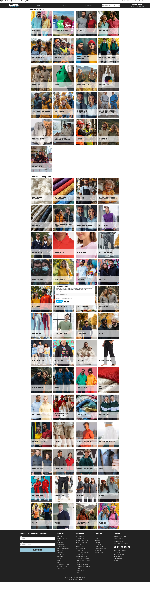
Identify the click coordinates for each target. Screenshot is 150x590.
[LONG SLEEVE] (86, 326)
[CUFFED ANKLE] (108, 245)
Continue (59, 301)
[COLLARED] (63, 245)
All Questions (80, 536)
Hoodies (59, 536)
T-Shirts (59, 540)
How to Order (80, 538)
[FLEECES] (41, 77)
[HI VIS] (86, 131)
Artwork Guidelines (82, 542)
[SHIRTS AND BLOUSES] (86, 104)
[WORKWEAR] (63, 50)
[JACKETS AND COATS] (41, 104)
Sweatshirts (60, 544)
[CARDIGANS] (41, 245)
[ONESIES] (86, 353)
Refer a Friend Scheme (83, 560)
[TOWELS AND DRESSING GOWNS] (63, 131)
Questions (88, 5)
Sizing (78, 572)
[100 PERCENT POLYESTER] (63, 190)
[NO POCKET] (63, 353)
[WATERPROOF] (86, 515)
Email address (59, 291)
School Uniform (62, 546)
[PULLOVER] (41, 407)
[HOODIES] (41, 23)
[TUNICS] (86, 488)
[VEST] (41, 515)
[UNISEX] (108, 488)
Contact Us (134, 0)
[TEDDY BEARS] (41, 131)
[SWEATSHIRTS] (41, 50)
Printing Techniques (82, 540)
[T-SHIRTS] (86, 23)
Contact (97, 542)
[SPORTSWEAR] (86, 77)
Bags (59, 562)
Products (38, 5)
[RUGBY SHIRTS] (108, 407)
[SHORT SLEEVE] (41, 434)
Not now (66, 301)
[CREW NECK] (86, 245)
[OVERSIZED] (86, 380)
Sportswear (60, 554)
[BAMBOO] (41, 218)
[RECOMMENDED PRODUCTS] (63, 407)
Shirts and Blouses (63, 564)
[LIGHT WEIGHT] (63, 326)
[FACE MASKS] (41, 272)
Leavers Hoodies (62, 538)
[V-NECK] (63, 515)
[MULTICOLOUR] (41, 353)
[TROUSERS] (63, 488)
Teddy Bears (61, 568)
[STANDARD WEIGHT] (86, 461)
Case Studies (99, 546)
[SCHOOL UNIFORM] (108, 50)
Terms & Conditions (82, 556)
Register (97, 540)
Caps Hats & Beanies (63, 548)
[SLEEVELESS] (41, 461)
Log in (147, 0)
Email (21, 542)
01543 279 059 (126, 0)
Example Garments (82, 564)
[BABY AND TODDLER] (108, 190)
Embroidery (79, 544)
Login (96, 538)
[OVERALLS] (63, 380)
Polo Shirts (60, 542)
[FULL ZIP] (108, 272)
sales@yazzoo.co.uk (115, 0)
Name (22, 536)
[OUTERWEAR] (41, 380)
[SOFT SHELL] (63, 461)
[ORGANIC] (108, 131)
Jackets (59, 558)
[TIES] (108, 461)
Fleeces (59, 560)
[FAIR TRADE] (63, 272)
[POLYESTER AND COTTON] (108, 380)
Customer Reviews (100, 548)
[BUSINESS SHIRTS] (86, 218)
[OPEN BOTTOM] (108, 353)
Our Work (98, 544)
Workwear (60, 552)
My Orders (141, 0)
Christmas (60, 550)
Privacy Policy (80, 548)
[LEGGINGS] (41, 326)
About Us (98, 550)
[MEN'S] (108, 326)
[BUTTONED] (108, 218)
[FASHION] (86, 272)
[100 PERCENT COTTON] (41, 190)
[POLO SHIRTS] (108, 23)
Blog (96, 536)
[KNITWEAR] (108, 299)
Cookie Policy (80, 554)
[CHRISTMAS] (41, 159)
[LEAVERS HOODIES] (63, 23)
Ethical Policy (80, 550)
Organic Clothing (62, 566)
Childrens (60, 556)
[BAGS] (63, 77)
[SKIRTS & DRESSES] (108, 434)
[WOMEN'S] (108, 515)
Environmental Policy (82, 552)
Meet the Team (99, 552)
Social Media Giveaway (83, 558)
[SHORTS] (63, 434)
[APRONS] (86, 190)
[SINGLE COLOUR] (86, 434)
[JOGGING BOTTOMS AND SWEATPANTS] (108, 104)
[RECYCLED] (86, 407)
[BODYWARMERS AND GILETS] (63, 218)
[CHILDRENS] (63, 104)
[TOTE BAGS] (108, 77)
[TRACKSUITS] (41, 488)
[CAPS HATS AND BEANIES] (86, 50)
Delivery (78, 562)
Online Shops (80, 570)
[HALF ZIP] (41, 299)
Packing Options (81, 546)
